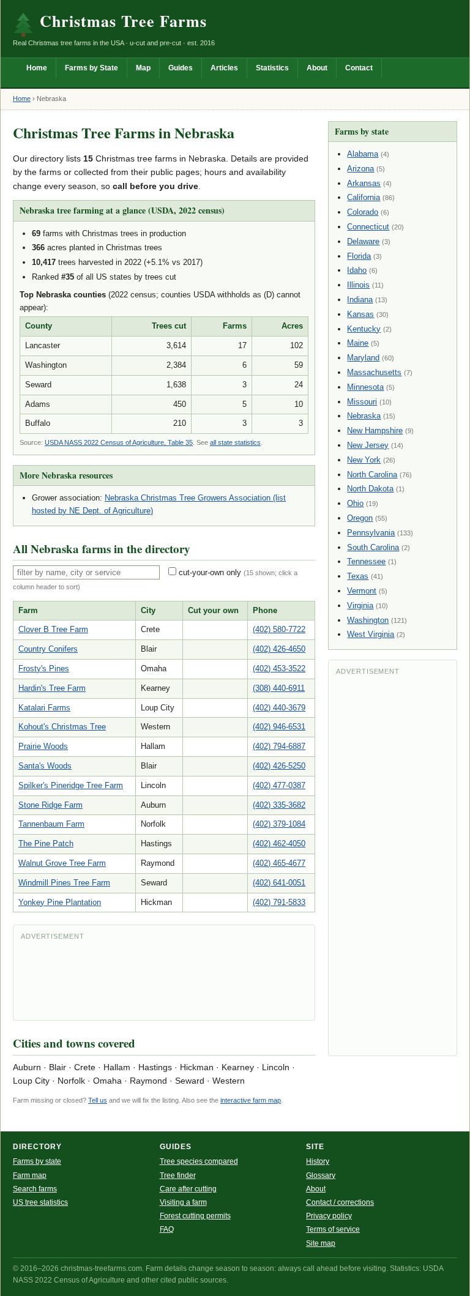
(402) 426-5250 (279, 765)
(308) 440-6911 (279, 688)
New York (364, 459)
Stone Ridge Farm (50, 805)
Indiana (360, 299)
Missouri (362, 401)
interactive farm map (250, 1100)
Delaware (363, 241)
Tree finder (178, 1175)
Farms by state (37, 1161)
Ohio (355, 503)
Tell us (97, 1100)
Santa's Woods (45, 765)
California (363, 197)
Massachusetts (374, 372)
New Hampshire (375, 430)
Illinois (358, 284)
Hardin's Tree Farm (52, 688)
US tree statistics (40, 1202)
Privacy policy (329, 1216)
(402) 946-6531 (279, 726)
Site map (320, 1243)
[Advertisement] (164, 979)
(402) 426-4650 (279, 649)
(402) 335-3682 (279, 805)
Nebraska (364, 415)
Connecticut (368, 226)
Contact (359, 68)
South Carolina (373, 547)
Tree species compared (199, 1161)
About (317, 68)
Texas (357, 576)
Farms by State (91, 68)
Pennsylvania (371, 532)
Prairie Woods (43, 746)
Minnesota (365, 387)
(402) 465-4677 (279, 863)
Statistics (272, 68)
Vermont (361, 590)
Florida (359, 256)
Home (36, 68)
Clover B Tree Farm (53, 629)
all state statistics (235, 442)
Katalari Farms (44, 707)
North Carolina (372, 474)
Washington (368, 620)
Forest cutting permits (195, 1216)
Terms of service (333, 1229)
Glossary (320, 1175)
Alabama (362, 153)
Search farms (35, 1189)
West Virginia (370, 634)
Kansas (360, 314)
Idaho (357, 270)
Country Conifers (48, 649)
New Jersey (368, 445)
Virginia (360, 605)
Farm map (30, 1175)
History (317, 1161)
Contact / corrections (340, 1202)
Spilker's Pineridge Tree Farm (70, 785)
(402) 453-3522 (279, 668)
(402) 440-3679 (279, 707)
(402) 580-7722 (279, 629)
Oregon (360, 518)
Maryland (363, 357)
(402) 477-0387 (279, 785)
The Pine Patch (45, 843)
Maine (357, 343)
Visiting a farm (183, 1202)
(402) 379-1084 (279, 824)
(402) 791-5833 (279, 902)
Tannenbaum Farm (51, 824)
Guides (180, 68)
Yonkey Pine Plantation (59, 902)
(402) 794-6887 (279, 746)
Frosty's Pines (43, 668)
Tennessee (366, 561)
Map (143, 68)
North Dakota (370, 488)
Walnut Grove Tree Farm (62, 863)
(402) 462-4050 (279, 843)
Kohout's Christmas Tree (62, 726)
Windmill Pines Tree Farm (64, 882)
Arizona (360, 168)
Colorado (362, 212)
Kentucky (364, 328)
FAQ (167, 1229)
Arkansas (364, 183)
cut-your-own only (210, 572)
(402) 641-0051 (279, 882)
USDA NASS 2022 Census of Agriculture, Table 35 (119, 442)
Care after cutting (188, 1189)
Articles (224, 68)
